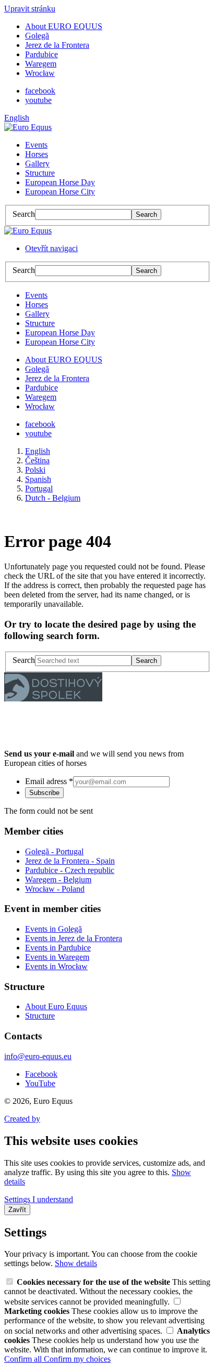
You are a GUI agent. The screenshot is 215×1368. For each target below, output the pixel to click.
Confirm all (24, 1358)
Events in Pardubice (58, 947)
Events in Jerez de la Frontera (73, 938)
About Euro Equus (56, 1006)
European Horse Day (60, 182)
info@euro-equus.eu (37, 1056)
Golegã (37, 35)
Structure (40, 172)
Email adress (49, 781)
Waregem (40, 63)
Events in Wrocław (56, 966)
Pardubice (41, 54)
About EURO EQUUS (63, 26)
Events (36, 144)
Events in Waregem (57, 957)
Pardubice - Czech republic (69, 870)
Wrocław (40, 73)
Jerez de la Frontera (57, 45)
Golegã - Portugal (54, 851)
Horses (36, 154)
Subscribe (44, 793)
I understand (52, 1199)
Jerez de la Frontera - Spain (70, 860)
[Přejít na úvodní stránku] (28, 127)
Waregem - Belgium (58, 879)
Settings (18, 1199)
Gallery (37, 163)
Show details (76, 1263)
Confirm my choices (77, 1358)
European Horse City (60, 191)
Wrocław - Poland (55, 888)
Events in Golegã (53, 928)
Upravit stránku (29, 8)
